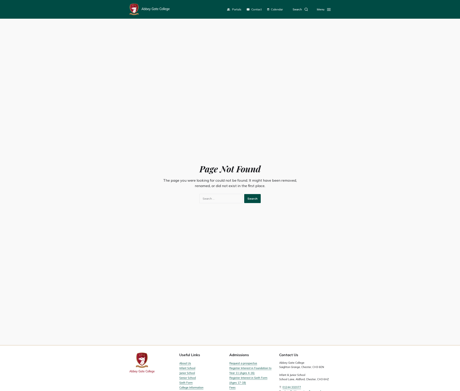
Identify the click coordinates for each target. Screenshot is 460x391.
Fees (232, 387)
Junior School (187, 373)
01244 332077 (291, 387)
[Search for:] (220, 199)
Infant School (187, 368)
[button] (300, 9)
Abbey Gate (149, 9)
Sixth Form (186, 382)
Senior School (187, 378)
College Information (191, 387)
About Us (185, 363)
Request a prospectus (243, 363)
